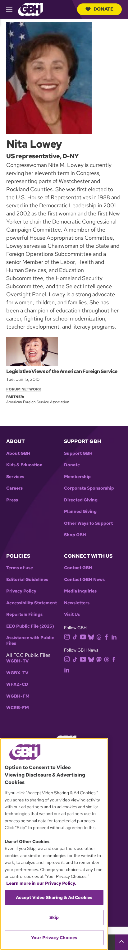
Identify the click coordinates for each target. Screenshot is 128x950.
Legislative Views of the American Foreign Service (61, 371)
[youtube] (83, 636)
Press (12, 500)
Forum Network (23, 389)
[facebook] (106, 636)
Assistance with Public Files (30, 640)
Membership (77, 476)
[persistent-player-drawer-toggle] (121, 942)
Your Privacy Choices (54, 937)
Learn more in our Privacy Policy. (41, 883)
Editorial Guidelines (27, 579)
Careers (14, 488)
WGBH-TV (17, 661)
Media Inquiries (80, 591)
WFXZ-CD (17, 684)
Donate (103, 9)
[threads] (99, 636)
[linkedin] (114, 636)
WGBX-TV (17, 673)
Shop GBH (75, 534)
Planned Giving (80, 511)
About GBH (18, 453)
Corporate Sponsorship (89, 488)
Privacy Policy (21, 591)
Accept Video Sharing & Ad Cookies (54, 897)
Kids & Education (24, 465)
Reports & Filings (24, 614)
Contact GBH (78, 567)
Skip (54, 917)
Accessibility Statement (31, 603)
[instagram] (67, 636)
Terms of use (19, 567)
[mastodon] (99, 659)
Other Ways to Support (88, 523)
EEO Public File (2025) (30, 626)
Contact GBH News (84, 579)
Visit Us (72, 614)
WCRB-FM (17, 707)
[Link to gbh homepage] (30, 9)
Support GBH (78, 453)
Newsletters (76, 603)
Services (15, 476)
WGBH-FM (18, 696)
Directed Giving (81, 500)
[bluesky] (91, 636)
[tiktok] (75, 636)
